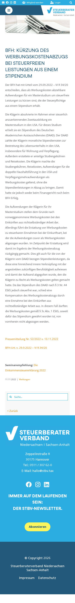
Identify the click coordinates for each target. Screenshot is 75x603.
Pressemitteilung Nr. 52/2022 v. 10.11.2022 (31, 339)
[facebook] (29, 484)
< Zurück (12, 411)
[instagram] (37, 484)
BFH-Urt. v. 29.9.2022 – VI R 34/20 (26, 347)
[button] (68, 2)
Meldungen (24, 379)
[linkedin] (46, 484)
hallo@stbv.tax (43, 471)
